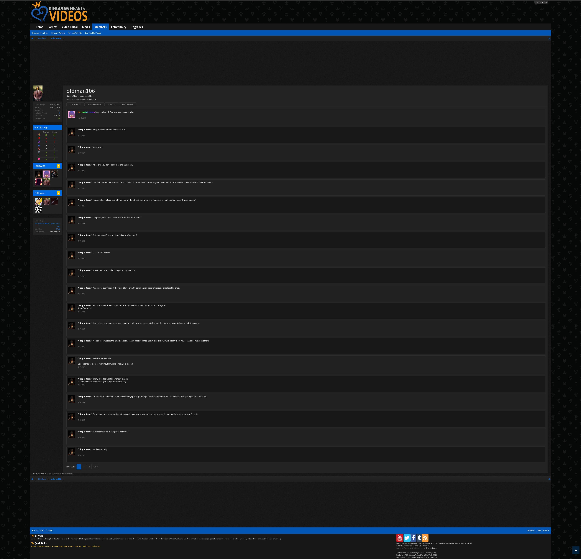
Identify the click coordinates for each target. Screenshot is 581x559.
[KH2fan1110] (54, 201)
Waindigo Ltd (431, 553)
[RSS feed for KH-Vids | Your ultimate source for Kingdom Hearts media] (425, 537)
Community (118, 27)
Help (546, 530)
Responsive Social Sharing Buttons (409, 557)
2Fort (58, 229)
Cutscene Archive (44, 546)
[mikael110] (38, 181)
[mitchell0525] (38, 209)
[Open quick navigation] (549, 38)
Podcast (78, 546)
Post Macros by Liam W (455, 543)
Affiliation (96, 546)
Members (101, 27)
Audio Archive (57, 546)
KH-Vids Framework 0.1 (412, 546)
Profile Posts (75, 104)
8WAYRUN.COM (67, 474)
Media (86, 27)
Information (127, 104)
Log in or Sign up (541, 2)
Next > (95, 467)
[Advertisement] (290, 64)
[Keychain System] (46, 173)
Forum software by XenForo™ (417, 543)
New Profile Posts (93, 33)
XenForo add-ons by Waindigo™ (408, 553)
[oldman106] (46, 181)
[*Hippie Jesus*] (38, 173)
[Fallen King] (38, 201)
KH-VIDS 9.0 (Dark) (43, 530)
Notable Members (40, 33)
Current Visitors (58, 33)
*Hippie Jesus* (85, 129)
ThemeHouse (431, 548)
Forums (52, 27)
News (33, 546)
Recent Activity (94, 104)
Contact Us (534, 530)
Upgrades (137, 27)
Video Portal (70, 27)
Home (39, 27)
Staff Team (87, 546)
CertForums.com (431, 557)
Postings (111, 104)
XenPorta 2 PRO (38, 474)
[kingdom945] (54, 173)
